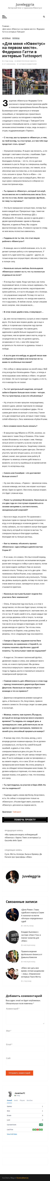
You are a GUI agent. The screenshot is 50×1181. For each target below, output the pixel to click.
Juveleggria (25, 4)
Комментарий (12, 1009)
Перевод (15, 38)
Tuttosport (17, 812)
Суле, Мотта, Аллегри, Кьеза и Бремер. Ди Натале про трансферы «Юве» (23, 855)
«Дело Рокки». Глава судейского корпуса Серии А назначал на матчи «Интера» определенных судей (32, 915)
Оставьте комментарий (28, 64)
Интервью (6, 38)
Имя (8, 1031)
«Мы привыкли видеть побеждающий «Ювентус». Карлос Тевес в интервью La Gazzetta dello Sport (23, 837)
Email (9, 1044)
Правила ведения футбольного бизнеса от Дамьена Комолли (31, 954)
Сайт (8, 1058)
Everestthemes (22, 1178)
